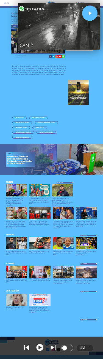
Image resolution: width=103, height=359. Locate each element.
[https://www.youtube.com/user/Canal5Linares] (60, 56)
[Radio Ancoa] (8, 5)
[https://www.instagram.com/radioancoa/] (57, 56)
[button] (19, 118)
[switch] (67, 348)
